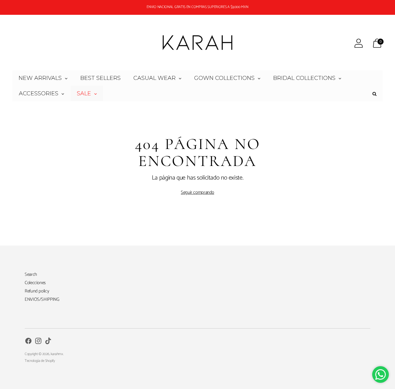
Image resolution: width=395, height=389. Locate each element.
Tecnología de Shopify (40, 361)
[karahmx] (197, 43)
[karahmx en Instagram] (38, 342)
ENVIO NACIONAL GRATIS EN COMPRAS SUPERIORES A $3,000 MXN (197, 7)
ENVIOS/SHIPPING (42, 299)
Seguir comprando (197, 192)
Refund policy (37, 291)
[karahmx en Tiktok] (48, 342)
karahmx (57, 354)
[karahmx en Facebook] (28, 342)
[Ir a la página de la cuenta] (358, 43)
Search (31, 274)
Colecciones (35, 283)
